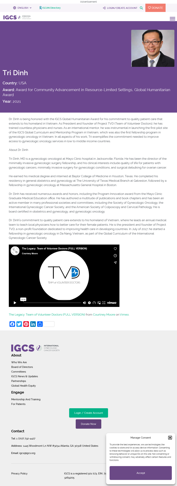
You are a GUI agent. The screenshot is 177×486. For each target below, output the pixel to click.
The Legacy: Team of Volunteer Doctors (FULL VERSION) (47, 314)
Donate (157, 8)
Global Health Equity (23, 385)
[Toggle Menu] (172, 22)
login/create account (121, 8)
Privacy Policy (19, 473)
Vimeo (124, 314)
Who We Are (19, 362)
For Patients (18, 404)
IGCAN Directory (51, 7)
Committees (18, 371)
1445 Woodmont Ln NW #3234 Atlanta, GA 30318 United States (60, 445)
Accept (141, 473)
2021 (17, 101)
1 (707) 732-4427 (25, 438)
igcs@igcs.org (27, 453)
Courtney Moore (104, 314)
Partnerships (18, 381)
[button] (170, 437)
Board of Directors (22, 367)
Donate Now (88, 424)
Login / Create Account (88, 412)
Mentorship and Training (25, 399)
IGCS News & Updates (24, 376)
